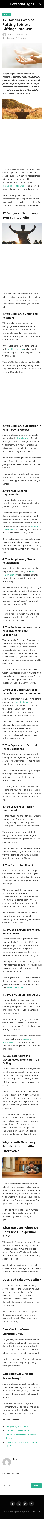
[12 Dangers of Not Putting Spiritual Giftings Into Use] (22, 55)
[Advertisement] (22, 145)
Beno (11, 35)
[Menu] (4, 4)
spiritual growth (22, 438)
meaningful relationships (14, 185)
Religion (6, 14)
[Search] (40, 4)
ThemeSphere (35, 1512)
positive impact (23, 702)
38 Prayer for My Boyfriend (18, 1430)
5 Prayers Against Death (17, 1426)
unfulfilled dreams (15, 349)
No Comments (9, 38)
